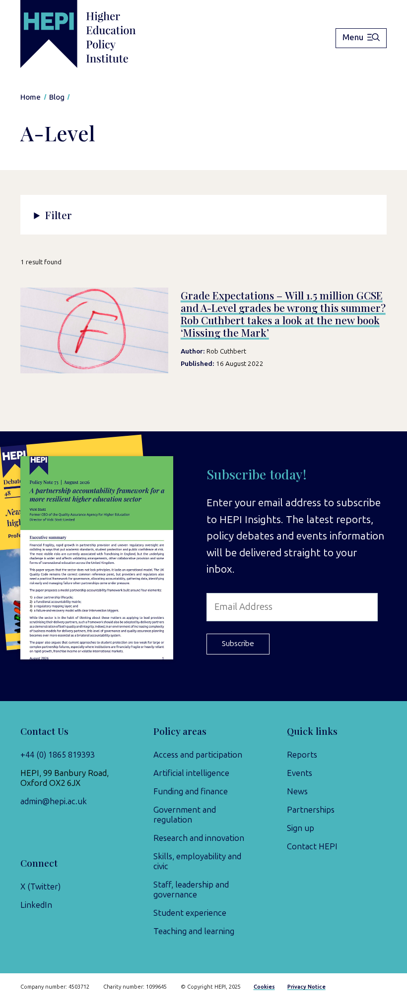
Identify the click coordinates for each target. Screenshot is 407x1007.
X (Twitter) (40, 886)
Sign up (300, 828)
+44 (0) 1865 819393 (57, 755)
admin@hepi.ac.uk (53, 801)
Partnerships (311, 810)
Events (299, 773)
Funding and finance (190, 791)
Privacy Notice (306, 987)
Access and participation (197, 755)
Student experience (189, 913)
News (297, 791)
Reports (302, 755)
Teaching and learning (193, 931)
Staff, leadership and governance (191, 889)
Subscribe (238, 643)
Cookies (264, 987)
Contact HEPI (312, 846)
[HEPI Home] (93, 34)
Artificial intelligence (191, 773)
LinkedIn (36, 905)
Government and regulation (184, 815)
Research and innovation (198, 838)
